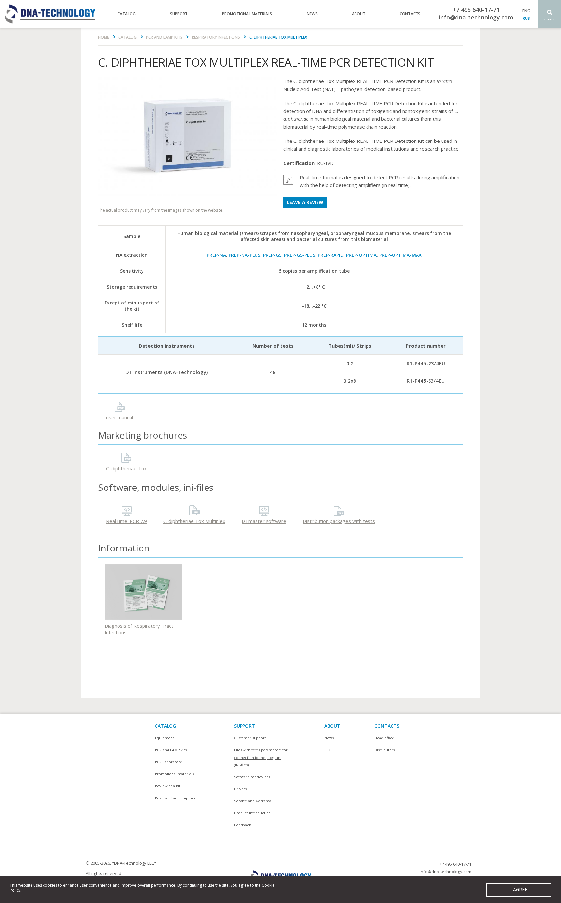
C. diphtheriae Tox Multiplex (194, 521)
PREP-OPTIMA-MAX (400, 255)
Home (103, 37)
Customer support (250, 738)
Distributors (384, 750)
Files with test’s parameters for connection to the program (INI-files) (261, 757)
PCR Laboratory (168, 762)
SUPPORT (244, 726)
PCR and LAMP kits (164, 37)
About (358, 14)
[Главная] (50, 14)
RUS (526, 18)
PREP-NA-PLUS (244, 255)
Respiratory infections (216, 37)
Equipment (164, 738)
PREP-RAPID (330, 255)
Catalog (127, 14)
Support (179, 14)
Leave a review (305, 202)
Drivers (240, 788)
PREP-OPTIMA (361, 255)
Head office (384, 738)
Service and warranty (252, 800)
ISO (327, 750)
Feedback (242, 825)
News (312, 14)
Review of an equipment (176, 798)
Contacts (410, 14)
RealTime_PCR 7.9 (126, 521)
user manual (119, 417)
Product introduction (252, 812)
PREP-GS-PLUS (299, 255)
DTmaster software (264, 521)
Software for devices (252, 776)
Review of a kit (167, 786)
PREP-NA (216, 255)
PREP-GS (272, 255)
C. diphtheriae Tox (126, 468)
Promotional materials (247, 14)
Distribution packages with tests (339, 521)
